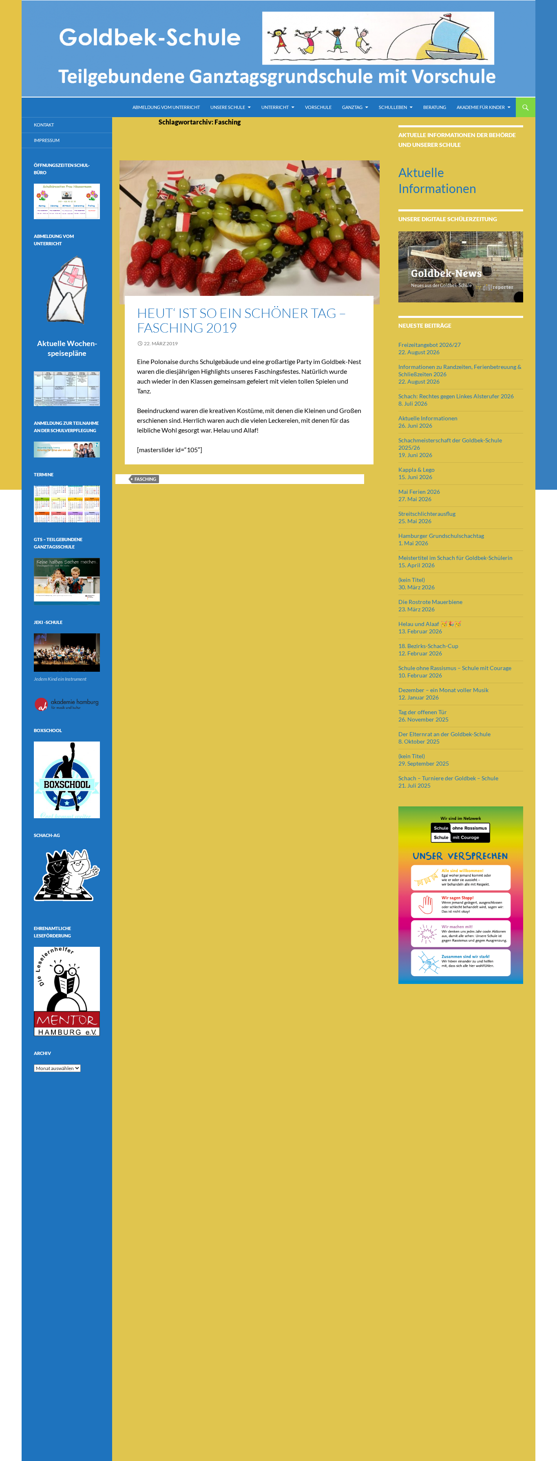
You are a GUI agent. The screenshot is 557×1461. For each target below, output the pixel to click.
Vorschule (318, 107)
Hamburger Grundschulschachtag (441, 535)
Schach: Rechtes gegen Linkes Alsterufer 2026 (456, 396)
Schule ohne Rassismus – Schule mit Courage (454, 667)
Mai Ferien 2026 (419, 491)
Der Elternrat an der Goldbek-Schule (444, 733)
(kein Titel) (411, 579)
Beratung (434, 107)
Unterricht (275, 107)
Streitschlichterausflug (426, 513)
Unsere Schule (227, 107)
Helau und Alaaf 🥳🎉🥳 (429, 623)
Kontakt (44, 124)
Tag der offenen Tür (422, 711)
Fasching (145, 479)
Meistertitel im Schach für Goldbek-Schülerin (455, 557)
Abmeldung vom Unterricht (166, 107)
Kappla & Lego (416, 469)
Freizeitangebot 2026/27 (429, 344)
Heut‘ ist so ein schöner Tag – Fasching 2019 (241, 320)
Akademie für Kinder (481, 107)
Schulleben (393, 107)
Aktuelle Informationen (428, 418)
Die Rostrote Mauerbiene (430, 601)
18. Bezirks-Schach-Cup (428, 645)
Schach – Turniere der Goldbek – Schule (448, 778)
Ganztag (352, 107)
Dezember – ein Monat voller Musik (443, 689)
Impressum (47, 140)
